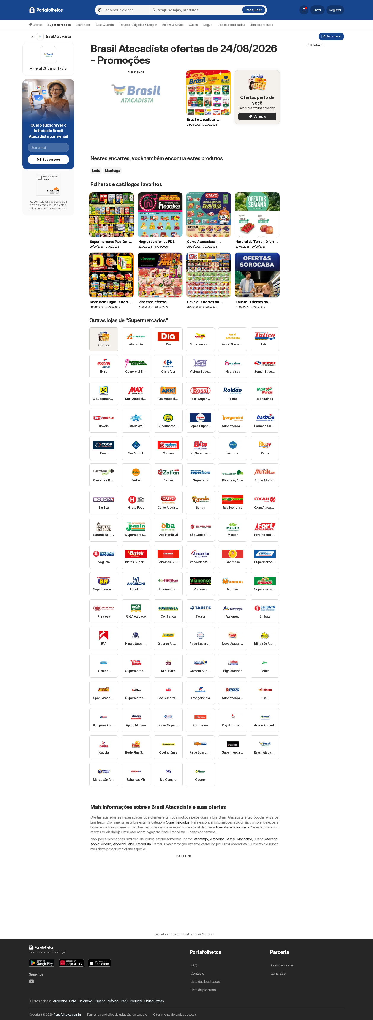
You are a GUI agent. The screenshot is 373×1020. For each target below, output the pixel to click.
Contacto (197, 973)
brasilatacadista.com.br (232, 827)
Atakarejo (201, 839)
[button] (41, 963)
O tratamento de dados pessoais (175, 1014)
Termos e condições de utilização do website (117, 1014)
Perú (124, 1001)
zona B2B (278, 973)
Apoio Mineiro (100, 844)
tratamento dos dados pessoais (48, 208)
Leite (96, 170)
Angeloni (119, 844)
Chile (72, 1001)
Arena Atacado (265, 839)
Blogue (207, 25)
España (99, 1001)
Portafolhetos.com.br (67, 1014)
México (113, 1001)
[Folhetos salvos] (303, 9)
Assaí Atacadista (239, 839)
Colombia (85, 1001)
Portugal (136, 1001)
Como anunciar (282, 965)
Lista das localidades (231, 25)
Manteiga (112, 170)
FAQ (194, 965)
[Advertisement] (136, 104)
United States (154, 1001)
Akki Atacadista (139, 844)
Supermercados (177, 822)
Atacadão (217, 839)
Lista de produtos (261, 25)
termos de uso (48, 205)
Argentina (60, 1001)
